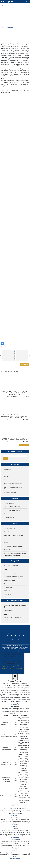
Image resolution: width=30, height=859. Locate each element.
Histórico (6, 473)
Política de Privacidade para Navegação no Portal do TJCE (11, 666)
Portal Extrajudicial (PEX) (11, 566)
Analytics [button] (15, 826)
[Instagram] (7, 636)
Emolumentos (8, 587)
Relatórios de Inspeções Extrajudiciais (14, 576)
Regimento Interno (9, 503)
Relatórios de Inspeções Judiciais (13, 546)
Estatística (7, 532)
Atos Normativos (8, 514)
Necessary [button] (15, 703)
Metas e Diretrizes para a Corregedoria (15, 605)
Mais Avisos (24, 364)
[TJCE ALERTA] (15, 15)
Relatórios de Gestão (10, 480)
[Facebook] (19, 636)
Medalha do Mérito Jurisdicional (13, 483)
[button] (1, 1)
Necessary (16, 704)
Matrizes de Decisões (10, 539)
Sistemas (6, 542)
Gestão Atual (7, 469)
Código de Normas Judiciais (12, 506)
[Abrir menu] (2, 5)
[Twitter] (15, 636)
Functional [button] (15, 804)
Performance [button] (15, 815)
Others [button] (15, 848)
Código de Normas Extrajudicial (13, 510)
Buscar (5, 459)
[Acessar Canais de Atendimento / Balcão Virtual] (26, 853)
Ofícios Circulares (9, 517)
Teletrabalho (7, 549)
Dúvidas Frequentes (9, 591)
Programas (7, 476)
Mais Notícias (24, 445)
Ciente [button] (11, 672)
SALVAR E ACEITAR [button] (15, 858)
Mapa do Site (16, 640)
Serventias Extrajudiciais (11, 573)
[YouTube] (11, 636)
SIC (27, 1)
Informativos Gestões (10, 492)
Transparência (8, 583)
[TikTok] (23, 636)
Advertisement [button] (15, 837)
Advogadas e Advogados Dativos (13, 535)
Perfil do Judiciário (9, 528)
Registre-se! (7, 594)
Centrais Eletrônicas (9, 580)
